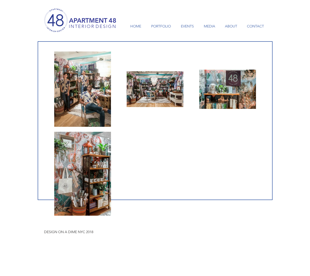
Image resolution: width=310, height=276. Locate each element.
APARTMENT (88, 20)
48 (112, 20)
